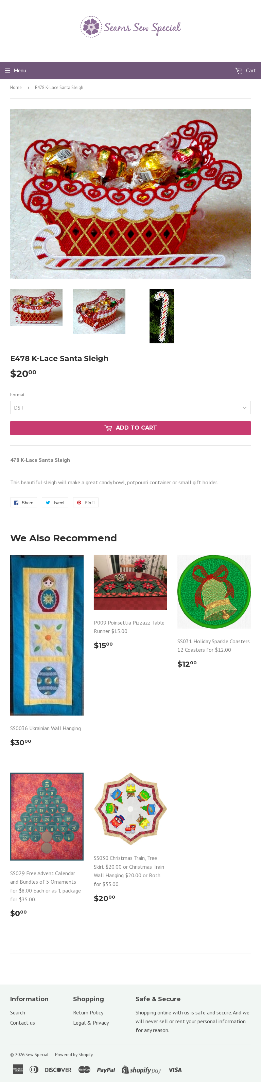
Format (17, 395)
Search (17, 1012)
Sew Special (37, 1055)
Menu (20, 70)
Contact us (22, 1022)
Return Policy (88, 1012)
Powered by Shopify (74, 1055)
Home (16, 87)
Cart (250, 70)
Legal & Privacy (91, 1022)
